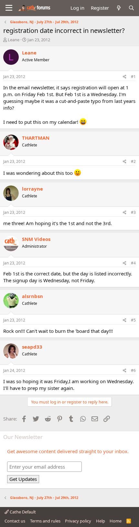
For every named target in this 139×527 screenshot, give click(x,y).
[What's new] (118, 8)
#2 (133, 161)
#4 (133, 263)
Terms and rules (45, 521)
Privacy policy (78, 521)
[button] (8, 8)
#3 (133, 212)
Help (100, 521)
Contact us (15, 521)
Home (116, 521)
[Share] (125, 77)
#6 (133, 370)
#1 (133, 76)
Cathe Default (22, 512)
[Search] (131, 8)
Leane (13, 40)
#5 (133, 320)
